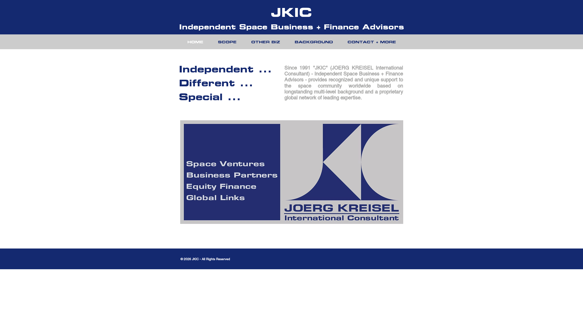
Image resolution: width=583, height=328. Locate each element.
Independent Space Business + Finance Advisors (291, 26)
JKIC (291, 12)
